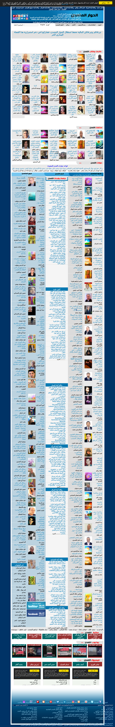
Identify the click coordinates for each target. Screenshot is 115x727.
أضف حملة (34, 716)
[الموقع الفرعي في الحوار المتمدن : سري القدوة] (88, 334)
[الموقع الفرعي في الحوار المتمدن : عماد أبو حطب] (32, 315)
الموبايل (28, 702)
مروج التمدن (59, 714)
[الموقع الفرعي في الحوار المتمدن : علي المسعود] (44, 158)
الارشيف (60, 711)
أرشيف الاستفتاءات (57, 712)
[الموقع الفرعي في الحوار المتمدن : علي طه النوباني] (32, 476)
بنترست (47, 702)
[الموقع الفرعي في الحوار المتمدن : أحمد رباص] (99, 114)
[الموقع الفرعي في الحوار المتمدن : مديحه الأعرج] (81, 114)
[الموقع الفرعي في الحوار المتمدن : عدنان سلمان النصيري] (88, 368)
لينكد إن (61, 702)
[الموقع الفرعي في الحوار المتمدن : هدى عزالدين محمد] (32, 568)
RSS (76, 702)
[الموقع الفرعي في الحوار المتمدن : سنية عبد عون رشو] (32, 295)
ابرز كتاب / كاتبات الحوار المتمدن (104, 717)
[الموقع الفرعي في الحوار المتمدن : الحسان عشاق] (32, 600)
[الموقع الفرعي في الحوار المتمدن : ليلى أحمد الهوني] (88, 456)
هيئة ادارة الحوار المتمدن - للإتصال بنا (103, 712)
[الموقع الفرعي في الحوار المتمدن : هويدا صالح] (99, 103)
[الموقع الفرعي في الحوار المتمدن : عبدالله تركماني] (44, 72)
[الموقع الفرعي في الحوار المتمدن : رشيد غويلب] (26, 148)
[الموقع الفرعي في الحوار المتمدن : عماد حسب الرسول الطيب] (99, 62)
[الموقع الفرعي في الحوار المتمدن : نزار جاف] (32, 387)
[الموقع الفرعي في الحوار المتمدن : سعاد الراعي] (32, 224)
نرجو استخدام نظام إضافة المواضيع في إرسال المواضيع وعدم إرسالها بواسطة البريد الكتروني (88, 725)
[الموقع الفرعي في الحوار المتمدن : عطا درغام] (88, 465)
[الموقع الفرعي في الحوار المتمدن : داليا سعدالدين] (62, 114)
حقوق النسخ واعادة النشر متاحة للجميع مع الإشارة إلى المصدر (46, 723)
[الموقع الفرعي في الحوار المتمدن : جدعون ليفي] (26, 103)
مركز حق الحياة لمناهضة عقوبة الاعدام (77, 714)
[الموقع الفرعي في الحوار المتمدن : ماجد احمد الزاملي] (88, 416)
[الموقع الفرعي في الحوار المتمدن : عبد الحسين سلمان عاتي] (81, 138)
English (60, 719)
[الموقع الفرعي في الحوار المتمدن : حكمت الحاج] (32, 515)
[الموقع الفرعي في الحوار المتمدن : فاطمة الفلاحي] (26, 93)
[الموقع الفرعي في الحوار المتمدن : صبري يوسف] (32, 185)
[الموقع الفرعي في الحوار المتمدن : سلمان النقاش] (62, 62)
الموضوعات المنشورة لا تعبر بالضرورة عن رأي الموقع (99, 723)
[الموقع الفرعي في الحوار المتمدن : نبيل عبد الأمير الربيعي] (88, 442)
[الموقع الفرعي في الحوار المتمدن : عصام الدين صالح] (32, 352)
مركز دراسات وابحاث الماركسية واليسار (77, 708)
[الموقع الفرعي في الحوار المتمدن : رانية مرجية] (32, 276)
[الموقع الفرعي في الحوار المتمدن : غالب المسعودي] (62, 138)
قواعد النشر (110, 716)
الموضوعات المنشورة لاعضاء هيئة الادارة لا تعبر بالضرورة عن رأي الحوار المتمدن (42, 725)
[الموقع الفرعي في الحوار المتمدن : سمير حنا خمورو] (32, 539)
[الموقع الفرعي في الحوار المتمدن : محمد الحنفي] (99, 72)
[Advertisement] (57, 43)
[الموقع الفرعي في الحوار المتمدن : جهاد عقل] (26, 62)
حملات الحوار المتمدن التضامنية (54, 709)
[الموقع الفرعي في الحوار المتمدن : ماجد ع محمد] (88, 577)
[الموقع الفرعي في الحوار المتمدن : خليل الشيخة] (44, 62)
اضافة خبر (34, 709)
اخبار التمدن (59, 708)
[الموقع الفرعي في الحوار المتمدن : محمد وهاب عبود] (88, 429)
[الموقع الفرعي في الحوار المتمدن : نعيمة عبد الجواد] (62, 158)
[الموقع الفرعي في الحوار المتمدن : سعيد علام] (81, 103)
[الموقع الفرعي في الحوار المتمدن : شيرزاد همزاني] (32, 368)
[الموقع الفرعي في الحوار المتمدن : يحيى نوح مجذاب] (32, 234)
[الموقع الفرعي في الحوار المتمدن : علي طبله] (26, 82)
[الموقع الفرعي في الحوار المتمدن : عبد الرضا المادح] (32, 505)
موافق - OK (105, 3)
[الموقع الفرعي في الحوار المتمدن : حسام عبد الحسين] (32, 378)
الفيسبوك (96, 702)
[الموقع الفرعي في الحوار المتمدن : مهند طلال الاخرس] (88, 380)
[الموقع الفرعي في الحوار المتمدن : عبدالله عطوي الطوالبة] (88, 490)
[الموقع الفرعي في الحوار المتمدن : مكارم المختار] (32, 496)
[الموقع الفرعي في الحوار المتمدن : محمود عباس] (88, 290)
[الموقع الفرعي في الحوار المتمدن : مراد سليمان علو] (88, 314)
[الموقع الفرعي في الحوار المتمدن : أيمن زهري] (88, 544)
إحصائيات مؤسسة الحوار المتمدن (104, 714)
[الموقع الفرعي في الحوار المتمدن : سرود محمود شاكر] (88, 587)
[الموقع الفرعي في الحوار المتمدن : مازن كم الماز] (88, 323)
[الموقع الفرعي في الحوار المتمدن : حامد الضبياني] (88, 256)
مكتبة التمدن (84, 720)
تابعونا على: (105, 702)
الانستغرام (69, 702)
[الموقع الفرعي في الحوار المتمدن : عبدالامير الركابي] (26, 158)
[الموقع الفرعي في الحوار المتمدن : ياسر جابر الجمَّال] (32, 324)
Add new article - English (29, 714)
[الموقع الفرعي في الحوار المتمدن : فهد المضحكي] (81, 93)
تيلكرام (54, 702)
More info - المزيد (67, 4)
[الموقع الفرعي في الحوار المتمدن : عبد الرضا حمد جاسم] (88, 301)
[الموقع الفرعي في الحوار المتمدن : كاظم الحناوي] (88, 355)
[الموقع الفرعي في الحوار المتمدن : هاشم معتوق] (32, 453)
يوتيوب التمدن (84, 719)
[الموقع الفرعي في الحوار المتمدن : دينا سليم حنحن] (26, 114)
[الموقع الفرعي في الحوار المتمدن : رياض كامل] (32, 424)
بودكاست (20, 702)
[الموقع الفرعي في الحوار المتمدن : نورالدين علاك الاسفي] (88, 195)
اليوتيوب (82, 702)
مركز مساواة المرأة (82, 709)
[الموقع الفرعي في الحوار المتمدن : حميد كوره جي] (32, 439)
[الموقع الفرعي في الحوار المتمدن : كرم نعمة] (32, 215)
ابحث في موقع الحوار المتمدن (29, 719)
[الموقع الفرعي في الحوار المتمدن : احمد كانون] (88, 610)
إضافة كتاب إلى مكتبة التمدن (29, 712)
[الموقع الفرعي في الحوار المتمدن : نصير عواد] (26, 138)
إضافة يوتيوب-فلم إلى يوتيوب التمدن (27, 711)
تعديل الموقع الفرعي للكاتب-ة (29, 717)
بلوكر (40, 702)
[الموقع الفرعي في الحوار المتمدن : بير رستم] (88, 394)
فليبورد (35, 702)
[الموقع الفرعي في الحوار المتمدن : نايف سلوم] (99, 158)
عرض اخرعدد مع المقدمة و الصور (104, 711)
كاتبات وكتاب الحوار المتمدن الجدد (57, 628)
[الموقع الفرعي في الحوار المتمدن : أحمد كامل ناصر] (32, 553)
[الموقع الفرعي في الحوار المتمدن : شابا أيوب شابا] (99, 93)
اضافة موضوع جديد (32, 708)
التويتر (89, 702)
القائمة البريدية (58, 716)
